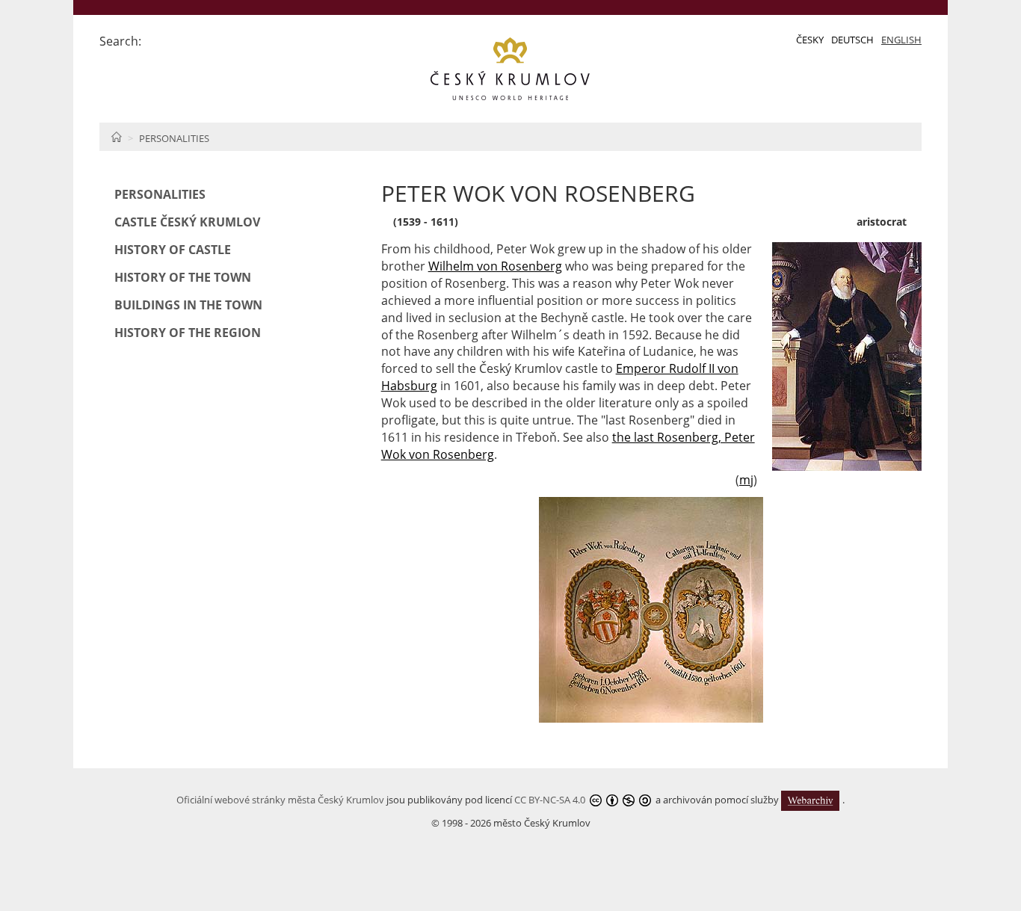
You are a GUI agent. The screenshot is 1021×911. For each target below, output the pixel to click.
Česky (810, 39)
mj (746, 480)
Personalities (174, 138)
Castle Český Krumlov (187, 222)
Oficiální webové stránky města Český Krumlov (280, 799)
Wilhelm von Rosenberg (495, 266)
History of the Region (187, 332)
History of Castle (172, 249)
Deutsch (852, 39)
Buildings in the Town (188, 305)
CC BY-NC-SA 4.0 (549, 799)
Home (116, 137)
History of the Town (182, 277)
